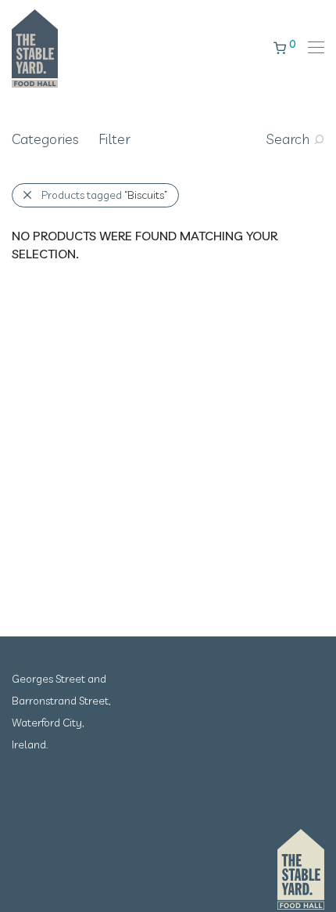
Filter (114, 139)
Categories (45, 139)
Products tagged (104, 195)
